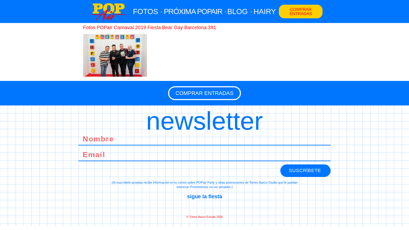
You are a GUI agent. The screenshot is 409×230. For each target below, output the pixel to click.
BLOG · (239, 11)
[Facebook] (189, 206)
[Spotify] (219, 206)
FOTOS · (148, 11)
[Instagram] (204, 206)
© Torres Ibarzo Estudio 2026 (204, 216)
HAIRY (264, 11)
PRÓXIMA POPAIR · (195, 11)
